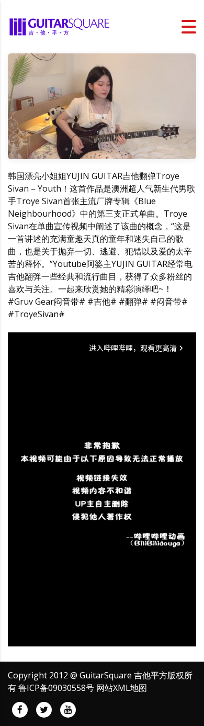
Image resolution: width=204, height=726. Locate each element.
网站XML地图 (121, 688)
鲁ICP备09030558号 (56, 688)
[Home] (60, 25)
